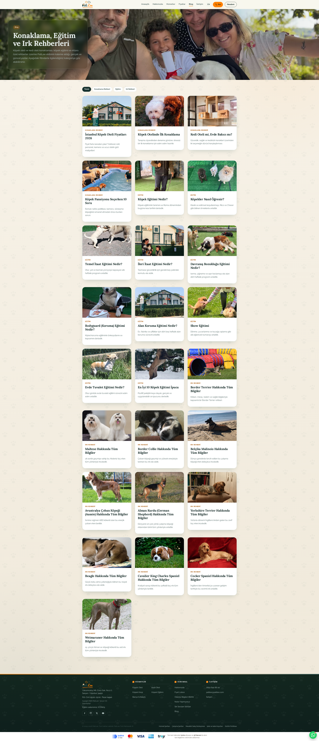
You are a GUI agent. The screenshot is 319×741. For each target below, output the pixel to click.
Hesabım (230, 4)
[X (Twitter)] (96, 713)
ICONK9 (101, 707)
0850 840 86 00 (213, 687)
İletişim (200, 4)
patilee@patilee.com (215, 692)
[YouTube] (103, 713)
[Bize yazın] (313, 735)
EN (208, 4)
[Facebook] (84, 713)
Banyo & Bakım (139, 697)
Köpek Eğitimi (157, 692)
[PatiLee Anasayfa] (87, 4)
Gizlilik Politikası (231, 726)
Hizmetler (170, 4)
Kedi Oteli (156, 687)
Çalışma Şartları (178, 726)
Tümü (86, 89)
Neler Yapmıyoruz (182, 702)
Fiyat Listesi (180, 692)
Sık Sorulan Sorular (183, 706)
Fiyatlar (182, 4)
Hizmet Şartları (164, 726)
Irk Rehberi (130, 89)
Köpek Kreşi (137, 692)
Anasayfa (145, 4)
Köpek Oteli (137, 687)
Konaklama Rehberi (102, 89)
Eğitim (118, 89)
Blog (191, 4)
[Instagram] (90, 713)
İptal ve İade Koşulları (215, 726)
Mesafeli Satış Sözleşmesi (195, 726)
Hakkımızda (158, 4)
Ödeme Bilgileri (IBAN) (184, 697)
